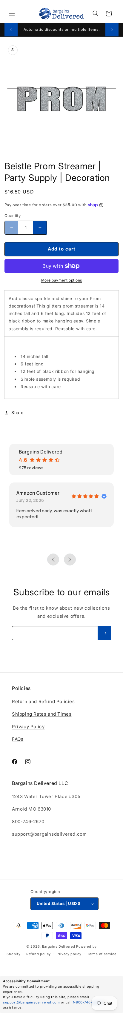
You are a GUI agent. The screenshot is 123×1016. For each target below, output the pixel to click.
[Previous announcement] (11, 29)
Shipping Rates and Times (41, 714)
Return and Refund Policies (43, 701)
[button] (12, 13)
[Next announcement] (112, 29)
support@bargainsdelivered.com (32, 1002)
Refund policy (38, 954)
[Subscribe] (104, 633)
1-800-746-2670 (87, 1002)
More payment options (61, 280)
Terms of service (101, 954)
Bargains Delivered (58, 946)
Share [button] (17, 412)
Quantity (12, 215)
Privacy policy (69, 954)
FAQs (17, 739)
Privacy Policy (28, 726)
